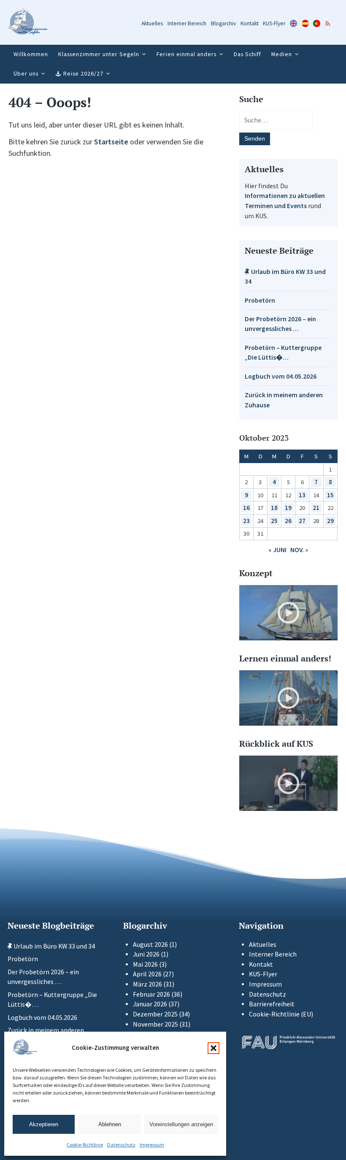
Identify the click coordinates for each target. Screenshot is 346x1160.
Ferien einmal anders (186, 54)
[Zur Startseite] (27, 22)
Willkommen (31, 54)
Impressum (152, 1144)
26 (288, 521)
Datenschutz (121, 1144)
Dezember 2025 (155, 1014)
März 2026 (147, 984)
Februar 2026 (151, 994)
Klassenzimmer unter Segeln (98, 54)
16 (246, 508)
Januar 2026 (150, 1004)
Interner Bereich (187, 23)
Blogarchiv (223, 23)
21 (316, 508)
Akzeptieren (43, 1124)
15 (330, 495)
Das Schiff (247, 54)
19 (288, 508)
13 (302, 495)
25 (274, 521)
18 (274, 508)
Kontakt (250, 23)
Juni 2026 (146, 954)
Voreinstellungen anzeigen (181, 1124)
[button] (213, 1048)
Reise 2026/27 (83, 73)
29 (330, 521)
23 (246, 521)
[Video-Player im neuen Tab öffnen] (288, 612)
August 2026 (150, 944)
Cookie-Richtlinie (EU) (281, 1014)
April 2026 (147, 974)
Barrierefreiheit (272, 1004)
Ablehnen (109, 1124)
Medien (281, 54)
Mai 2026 (145, 964)
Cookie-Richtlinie (85, 1144)
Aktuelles (152, 23)
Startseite (111, 141)
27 (302, 521)
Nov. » (299, 550)
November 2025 (155, 1024)
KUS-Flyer (274, 23)
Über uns (26, 73)
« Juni (277, 550)
